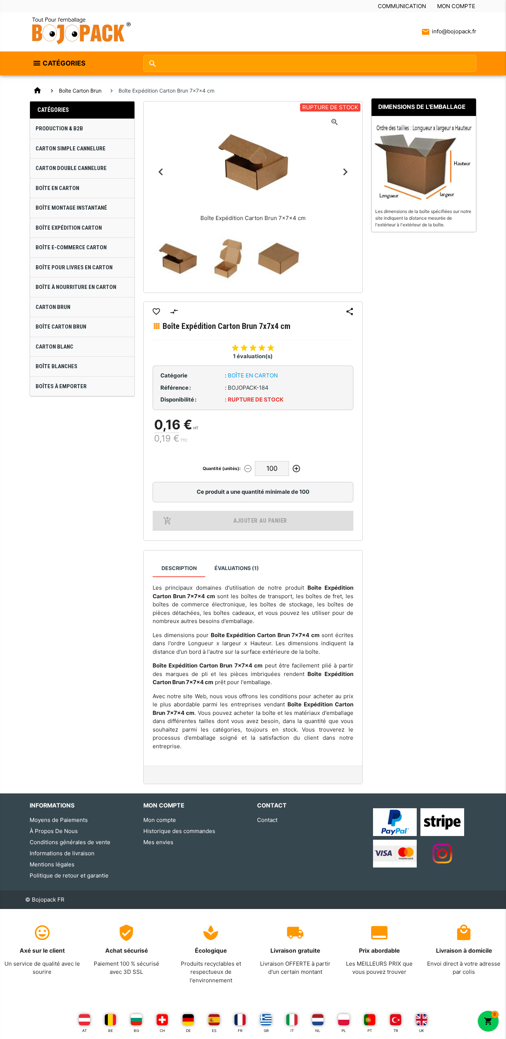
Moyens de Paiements (59, 819)
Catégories (64, 63)
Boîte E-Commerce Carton (71, 247)
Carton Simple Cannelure (71, 148)
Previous (161, 172)
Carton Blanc (54, 346)
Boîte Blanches (56, 366)
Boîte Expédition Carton (69, 227)
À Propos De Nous (54, 831)
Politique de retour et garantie (69, 875)
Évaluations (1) (236, 568)
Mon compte (456, 6)
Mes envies (158, 842)
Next (345, 172)
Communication (402, 6)
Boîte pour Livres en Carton (74, 267)
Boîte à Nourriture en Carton (76, 287)
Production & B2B (59, 128)
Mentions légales (52, 864)
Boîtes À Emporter (61, 386)
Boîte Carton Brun (80, 90)
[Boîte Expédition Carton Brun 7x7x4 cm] (178, 258)
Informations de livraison (62, 853)
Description (179, 568)
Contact (267, 819)
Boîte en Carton (57, 188)
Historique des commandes (179, 831)
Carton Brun (53, 307)
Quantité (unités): (222, 468)
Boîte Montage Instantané (71, 207)
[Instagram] (442, 853)
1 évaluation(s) (253, 356)
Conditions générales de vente (70, 842)
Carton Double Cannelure (71, 168)
